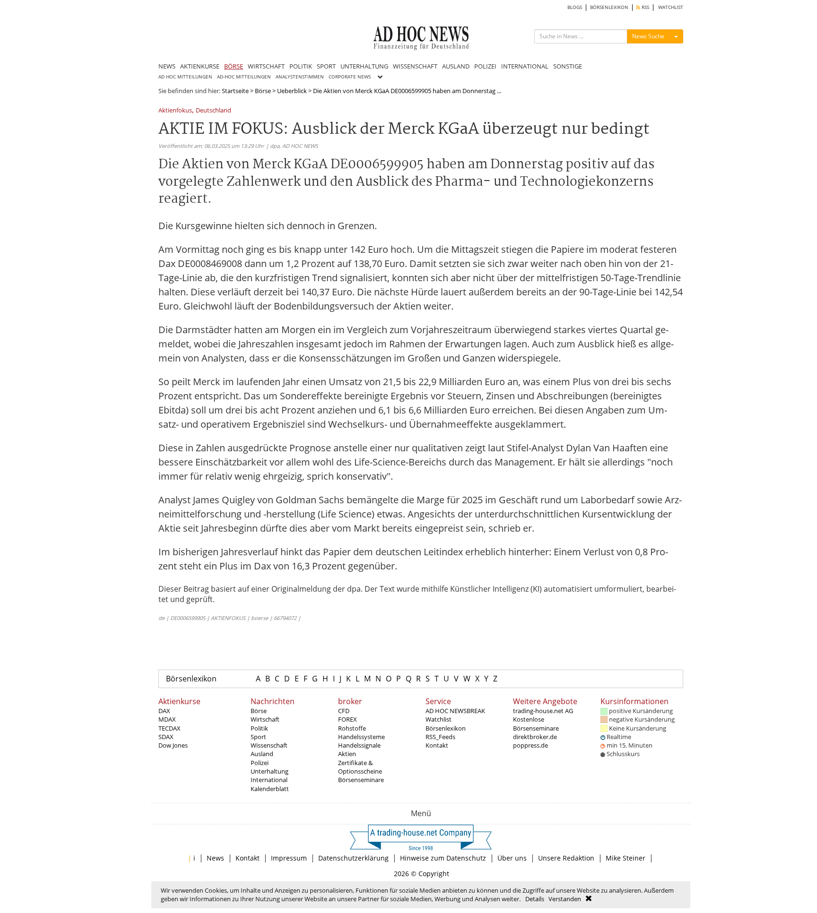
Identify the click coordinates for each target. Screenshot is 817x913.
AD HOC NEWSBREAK (455, 710)
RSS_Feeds (440, 736)
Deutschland (213, 110)
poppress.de (530, 745)
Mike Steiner (625, 857)
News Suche (648, 36)
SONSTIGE (567, 66)
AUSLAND (455, 66)
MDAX (167, 719)
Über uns (512, 857)
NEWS (166, 66)
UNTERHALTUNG (364, 66)
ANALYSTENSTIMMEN (300, 77)
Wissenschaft (269, 745)
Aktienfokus (175, 110)
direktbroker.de (535, 736)
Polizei (260, 762)
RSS (644, 7)
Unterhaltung (269, 771)
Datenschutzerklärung (353, 857)
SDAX (166, 736)
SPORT (326, 66)
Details (534, 899)
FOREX (347, 719)
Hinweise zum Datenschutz (443, 857)
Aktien (347, 753)
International (269, 779)
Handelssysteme (361, 736)
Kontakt (437, 745)
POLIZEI (485, 66)
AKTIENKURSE (199, 66)
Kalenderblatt (270, 788)
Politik (259, 728)
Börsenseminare (361, 779)
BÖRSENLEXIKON (609, 7)
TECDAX (169, 728)
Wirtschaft (265, 719)
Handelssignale (359, 745)
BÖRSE (233, 66)
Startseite (235, 90)
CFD (343, 710)
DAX (164, 710)
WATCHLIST (670, 7)
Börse (263, 90)
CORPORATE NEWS (350, 77)
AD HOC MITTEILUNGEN (185, 77)
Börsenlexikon (191, 678)
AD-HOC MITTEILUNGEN (244, 77)
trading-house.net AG (543, 710)
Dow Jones (173, 745)
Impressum (289, 857)
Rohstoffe (352, 728)
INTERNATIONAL (524, 66)
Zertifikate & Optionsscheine (360, 766)
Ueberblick (292, 90)
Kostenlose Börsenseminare (536, 723)
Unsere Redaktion (566, 857)
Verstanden (564, 899)
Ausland (262, 753)
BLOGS (574, 7)
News (215, 857)
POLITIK (300, 66)
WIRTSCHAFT (266, 66)
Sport (258, 736)
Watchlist (439, 719)
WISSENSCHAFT (415, 66)
